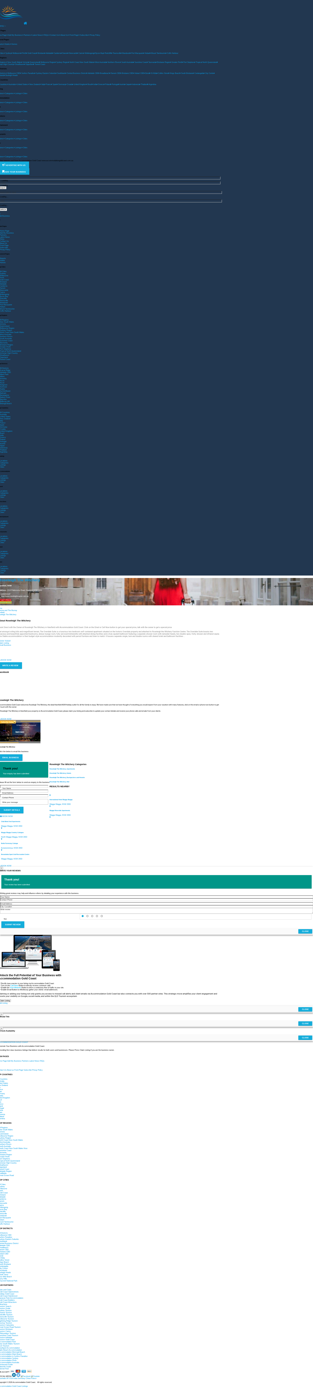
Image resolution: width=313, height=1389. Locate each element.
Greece (101, 84)
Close (305, 931)
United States (22, 84)
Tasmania (152, 62)
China (28, 1378)
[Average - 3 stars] (93, 916)
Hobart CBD (139, 73)
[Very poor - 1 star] (102, 916)
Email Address (7, 793)
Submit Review (13, 925)
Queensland (34, 62)
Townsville (116, 53)
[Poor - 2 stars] (97, 916)
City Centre (209, 73)
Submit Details (12, 810)
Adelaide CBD (93, 73)
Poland (108, 84)
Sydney (8, 53)
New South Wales (14, 62)
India (95, 84)
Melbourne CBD (13, 73)
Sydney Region (62, 62)
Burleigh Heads (11, 75)
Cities (24, 93)
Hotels (7, 44)
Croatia (69, 84)
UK (7, 1378)
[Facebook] (26, 1376)
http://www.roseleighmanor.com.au (15, 596)
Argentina (152, 84)
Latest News (37, 35)
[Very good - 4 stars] (88, 916)
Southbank (61, 73)
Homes (14, 44)
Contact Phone (8, 798)
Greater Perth (176, 62)
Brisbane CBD (127, 73)
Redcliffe (108, 53)
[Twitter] (18, 1376)
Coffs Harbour (172, 53)
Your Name (6, 788)
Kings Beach (174, 73)
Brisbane (41, 53)
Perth (24, 53)
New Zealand (34, 84)
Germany (62, 84)
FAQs (45, 35)
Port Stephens (189, 62)
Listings (18, 93)
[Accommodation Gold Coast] (25, 24)
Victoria (25, 62)
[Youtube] (35, 1376)
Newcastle (72, 53)
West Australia (100, 62)
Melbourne (16, 53)
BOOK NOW (7, 816)
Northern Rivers (113, 62)
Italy (43, 84)
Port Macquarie (137, 53)
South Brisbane (187, 73)
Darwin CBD (115, 73)
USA (11, 1378)
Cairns (81, 53)
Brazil (89, 84)
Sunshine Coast (140, 62)
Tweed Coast (39, 64)
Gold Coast (32, 53)
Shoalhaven (19, 64)
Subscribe (83, 35)
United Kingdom (79, 84)
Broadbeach (104, 73)
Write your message (10, 802)
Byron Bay (99, 53)
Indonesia (136, 84)
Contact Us (54, 35)
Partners (27, 35)
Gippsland (29, 64)
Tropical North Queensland (206, 62)
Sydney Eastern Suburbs (45, 73)
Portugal (114, 84)
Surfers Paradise (28, 73)
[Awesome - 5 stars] (83, 916)
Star (5, 919)
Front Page (73, 35)
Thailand (144, 84)
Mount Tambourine (158, 53)
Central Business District (76, 73)
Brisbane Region (163, 62)
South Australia (127, 62)
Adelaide (49, 53)
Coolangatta (199, 73)
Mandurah (126, 53)
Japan (128, 84)
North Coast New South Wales (81, 62)
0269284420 (5, 594)
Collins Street (163, 73)
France (48, 84)
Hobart (147, 53)
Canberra (57, 53)
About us (10, 1070)
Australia (11, 84)
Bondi (147, 73)
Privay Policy (94, 35)
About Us (64, 35)
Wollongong (89, 53)
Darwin (65, 53)
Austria (122, 84)
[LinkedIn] (14, 1376)
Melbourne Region (47, 62)
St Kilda (153, 73)
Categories (9, 93)
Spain (54, 84)
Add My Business (15, 35)
